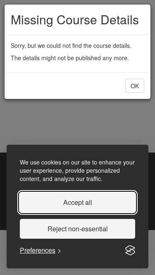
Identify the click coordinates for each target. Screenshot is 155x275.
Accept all (77, 202)
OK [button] (135, 86)
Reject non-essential (78, 228)
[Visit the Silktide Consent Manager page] (130, 250)
